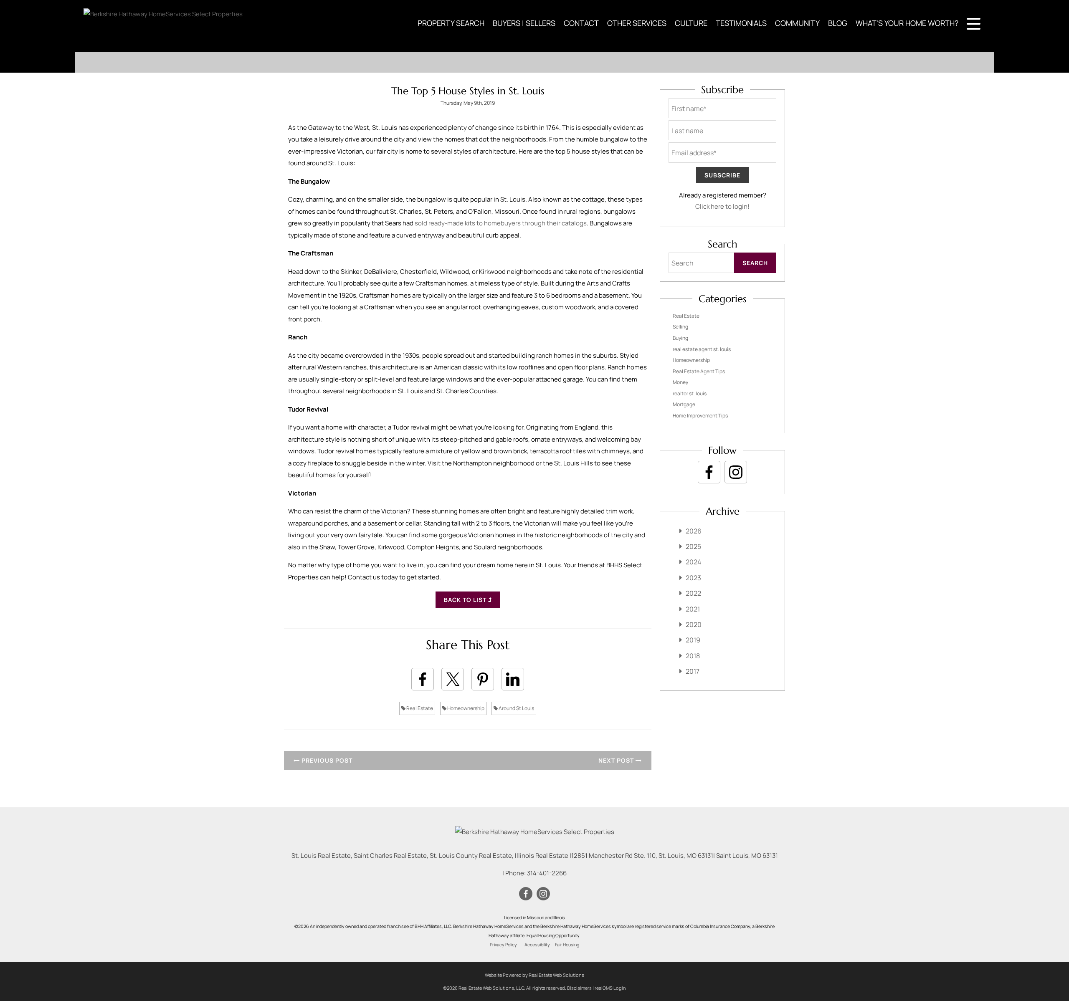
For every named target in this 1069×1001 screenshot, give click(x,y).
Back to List (466, 600)
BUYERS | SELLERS (524, 23)
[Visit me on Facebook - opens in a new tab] (709, 472)
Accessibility (537, 945)
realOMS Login (610, 988)
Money (680, 382)
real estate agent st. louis (702, 349)
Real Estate (419, 708)
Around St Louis (516, 708)
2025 (693, 546)
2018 (693, 655)
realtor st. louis (690, 393)
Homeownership (465, 708)
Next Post (617, 760)
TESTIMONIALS (741, 23)
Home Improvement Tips (700, 415)
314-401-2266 (547, 873)
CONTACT (581, 23)
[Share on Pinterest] (482, 679)
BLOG (837, 23)
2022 (693, 593)
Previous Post (326, 760)
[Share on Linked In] (513, 679)
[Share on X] (452, 679)
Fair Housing (567, 945)
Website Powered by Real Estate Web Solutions (534, 975)
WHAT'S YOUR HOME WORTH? (907, 23)
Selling (680, 326)
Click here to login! (722, 206)
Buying (680, 337)
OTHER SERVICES (636, 23)
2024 (693, 561)
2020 (694, 624)
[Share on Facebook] (422, 679)
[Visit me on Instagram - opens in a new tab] (735, 472)
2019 (693, 640)
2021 (693, 609)
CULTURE (691, 23)
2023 (693, 577)
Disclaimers (579, 988)
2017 (692, 671)
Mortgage (684, 404)
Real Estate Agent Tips (699, 371)
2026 (694, 531)
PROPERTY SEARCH (451, 23)
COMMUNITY (797, 23)
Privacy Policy (503, 945)
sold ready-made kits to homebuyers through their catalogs (501, 223)
